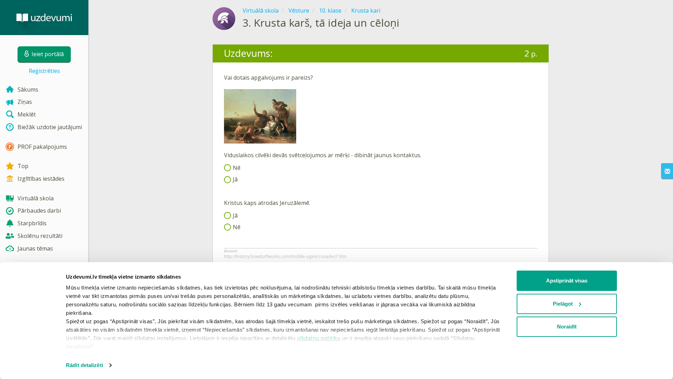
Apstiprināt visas (566, 281)
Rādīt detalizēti (84, 365)
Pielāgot (563, 304)
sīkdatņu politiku (319, 338)
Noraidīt (567, 327)
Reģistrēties (44, 70)
